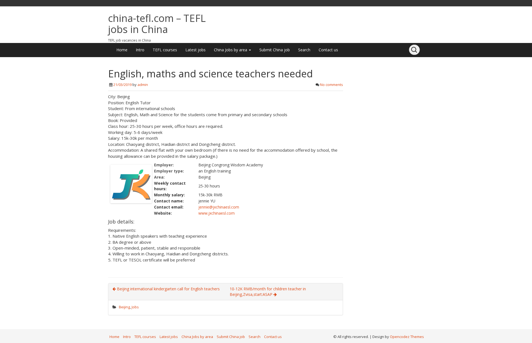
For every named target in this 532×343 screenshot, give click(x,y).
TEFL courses (165, 49)
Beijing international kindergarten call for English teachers (168, 288)
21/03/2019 (122, 84)
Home (121, 49)
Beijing (124, 306)
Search (304, 49)
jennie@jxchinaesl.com (218, 207)
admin (142, 84)
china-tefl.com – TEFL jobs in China (157, 23)
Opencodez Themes (407, 336)
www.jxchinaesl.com (216, 213)
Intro (140, 49)
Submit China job (274, 49)
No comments (331, 84)
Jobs (135, 306)
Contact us (328, 49)
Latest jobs (195, 49)
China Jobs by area (231, 49)
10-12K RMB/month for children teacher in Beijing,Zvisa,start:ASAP (268, 291)
